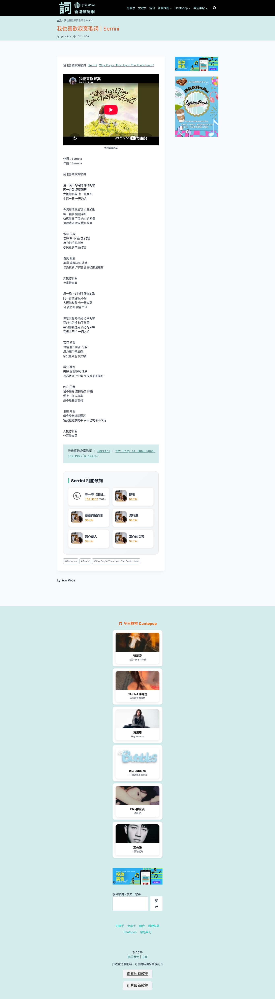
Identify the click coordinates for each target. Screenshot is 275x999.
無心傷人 (91, 536)
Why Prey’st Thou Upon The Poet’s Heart (116, 561)
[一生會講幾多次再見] (137, 757)
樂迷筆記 (145, 932)
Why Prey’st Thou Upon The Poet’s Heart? (126, 65)
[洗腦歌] (137, 795)
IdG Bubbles (137, 770)
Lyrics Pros (66, 580)
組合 (152, 8)
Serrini (92, 65)
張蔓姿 (137, 655)
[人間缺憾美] (137, 833)
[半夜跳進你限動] (137, 680)
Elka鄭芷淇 (137, 809)
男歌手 (131, 8)
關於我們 (133, 956)
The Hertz (91, 499)
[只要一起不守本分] (137, 642)
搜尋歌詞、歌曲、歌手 (127, 894)
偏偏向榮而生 (94, 515)
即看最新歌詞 (137, 985)
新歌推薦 (153, 925)
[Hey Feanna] (137, 718)
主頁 (59, 20)
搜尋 (156, 903)
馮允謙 (137, 847)
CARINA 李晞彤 (137, 694)
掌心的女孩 (136, 536)
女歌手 (142, 8)
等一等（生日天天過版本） (95, 494)
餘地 (132, 494)
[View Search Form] (214, 8)
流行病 (133, 515)
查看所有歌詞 (137, 973)
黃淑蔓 (137, 732)
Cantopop (71, 561)
